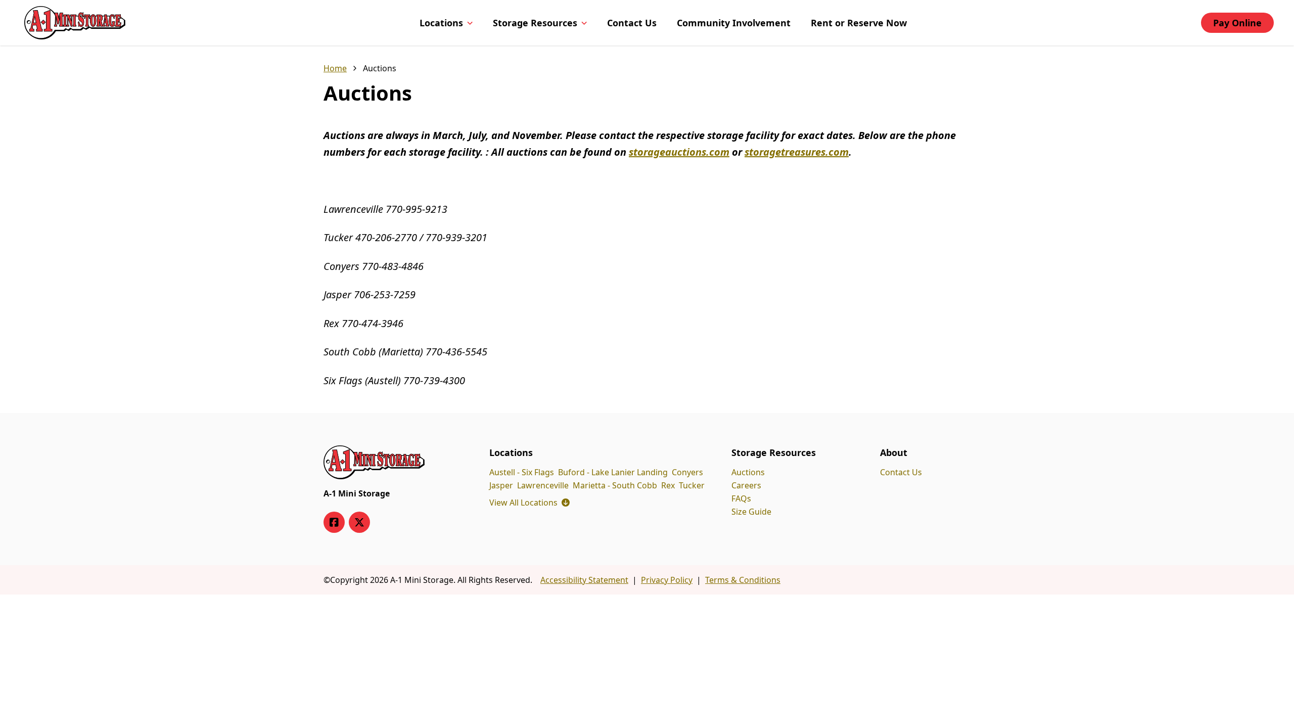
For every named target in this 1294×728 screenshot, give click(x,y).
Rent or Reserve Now (859, 23)
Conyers (687, 472)
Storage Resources (535, 23)
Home (335, 68)
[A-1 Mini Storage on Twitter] (359, 522)
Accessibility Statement (584, 579)
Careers (746, 485)
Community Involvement (734, 23)
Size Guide (751, 511)
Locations (441, 23)
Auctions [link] (379, 68)
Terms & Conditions (742, 579)
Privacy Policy (666, 579)
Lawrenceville (543, 485)
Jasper (501, 485)
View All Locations (529, 502)
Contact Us (632, 23)
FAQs (741, 498)
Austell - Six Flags (521, 472)
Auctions (748, 472)
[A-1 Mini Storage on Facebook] (334, 522)
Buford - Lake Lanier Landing (613, 472)
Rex (668, 485)
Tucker (692, 485)
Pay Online (1237, 23)
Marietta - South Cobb (615, 485)
